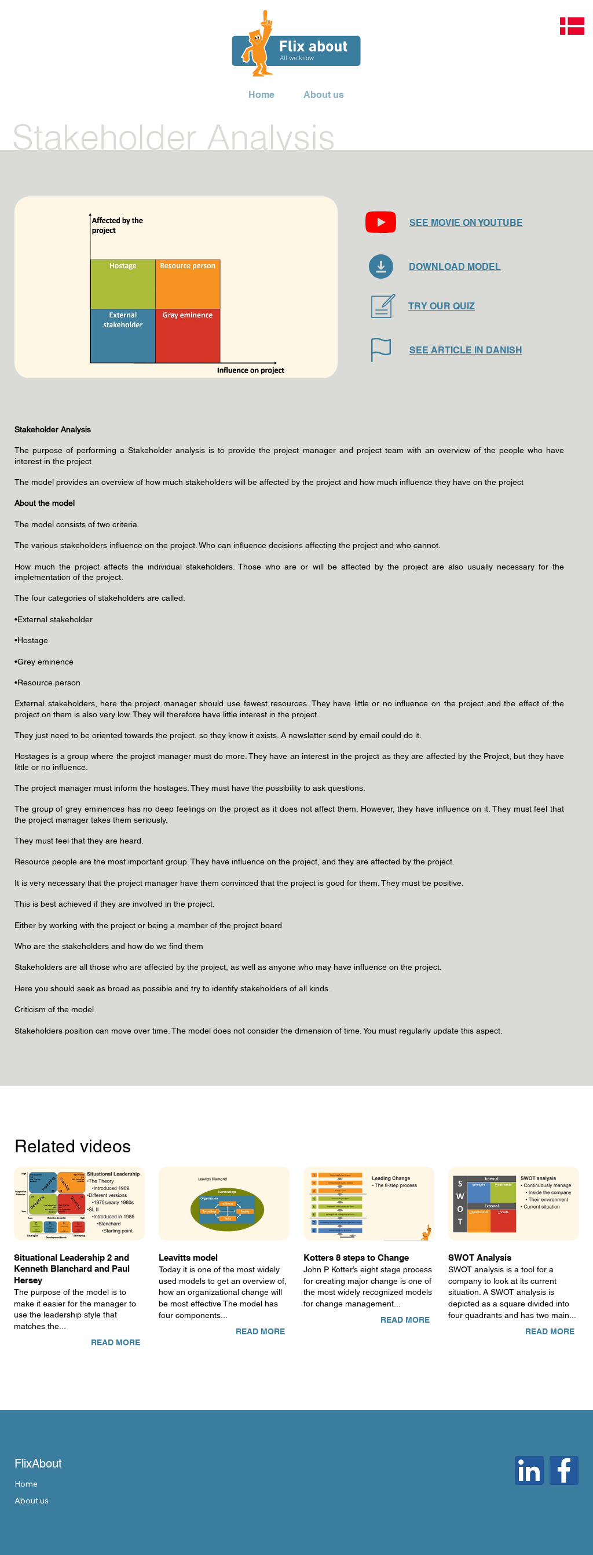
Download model (455, 266)
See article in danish (465, 350)
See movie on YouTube (466, 222)
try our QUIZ (441, 306)
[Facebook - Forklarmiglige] (564, 1470)
